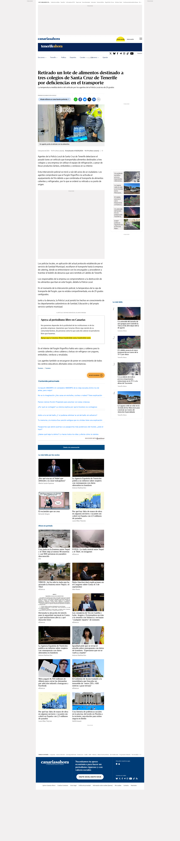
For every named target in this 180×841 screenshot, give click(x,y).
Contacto (126, 785)
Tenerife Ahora (122, 357)
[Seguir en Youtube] (130, 778)
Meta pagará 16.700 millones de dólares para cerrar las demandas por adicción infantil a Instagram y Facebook (53, 682)
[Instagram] (124, 53)
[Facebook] (117, 53)
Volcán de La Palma (55, 2)
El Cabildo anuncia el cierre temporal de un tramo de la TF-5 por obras (118, 201)
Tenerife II (63, 2)
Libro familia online (114, 754)
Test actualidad (135, 754)
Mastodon (134, 785)
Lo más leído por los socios (49, 455)
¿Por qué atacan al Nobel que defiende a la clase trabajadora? (51, 479)
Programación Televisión (125, 754)
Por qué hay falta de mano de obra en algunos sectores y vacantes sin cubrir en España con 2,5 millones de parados (87, 514)
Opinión (105, 57)
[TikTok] (128, 53)
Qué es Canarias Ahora (49, 785)
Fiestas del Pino (100, 2)
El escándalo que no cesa (49, 511)
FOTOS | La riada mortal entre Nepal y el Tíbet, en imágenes (88, 550)
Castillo (86, 754)
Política (63, 57)
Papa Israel (78, 2)
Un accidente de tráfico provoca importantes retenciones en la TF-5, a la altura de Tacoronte (118, 177)
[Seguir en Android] (116, 764)
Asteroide (93, 2)
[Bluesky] (114, 53)
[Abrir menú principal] (140, 39)
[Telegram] (121, 53)
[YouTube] (132, 53)
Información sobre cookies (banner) (103, 785)
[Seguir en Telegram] (125, 778)
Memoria (94, 754)
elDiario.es (75, 554)
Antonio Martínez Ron (79, 488)
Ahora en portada (45, 526)
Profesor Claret (118, 2)
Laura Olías (75, 521)
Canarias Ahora (122, 331)
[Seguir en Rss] (137, 778)
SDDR (90, 754)
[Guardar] (98, 99)
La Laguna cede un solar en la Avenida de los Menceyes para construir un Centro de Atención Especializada (118, 189)
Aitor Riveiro (76, 589)
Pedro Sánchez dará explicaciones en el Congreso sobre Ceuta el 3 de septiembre (88, 584)
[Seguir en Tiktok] (134, 778)
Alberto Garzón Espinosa (46, 483)
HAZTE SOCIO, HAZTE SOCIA (90, 777)
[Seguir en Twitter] (120, 778)
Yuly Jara (83, 521)
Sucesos (40, 368)
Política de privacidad (85, 785)
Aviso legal (73, 785)
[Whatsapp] (76, 99)
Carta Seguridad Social (71, 754)
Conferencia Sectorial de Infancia (130, 2)
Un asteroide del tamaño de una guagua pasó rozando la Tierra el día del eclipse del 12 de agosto (118, 213)
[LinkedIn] (94, 99)
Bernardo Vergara (44, 514)
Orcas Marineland (86, 2)
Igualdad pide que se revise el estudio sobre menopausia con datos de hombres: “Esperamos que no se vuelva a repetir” (88, 649)
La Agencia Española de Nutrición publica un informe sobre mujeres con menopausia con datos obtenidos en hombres (87, 482)
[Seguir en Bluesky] (117, 778)
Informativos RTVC (70, 2)
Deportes (73, 57)
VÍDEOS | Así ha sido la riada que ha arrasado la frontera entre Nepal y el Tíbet (53, 584)
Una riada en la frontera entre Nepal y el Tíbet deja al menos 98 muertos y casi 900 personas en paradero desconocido (54, 552)
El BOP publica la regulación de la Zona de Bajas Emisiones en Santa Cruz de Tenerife (118, 224)
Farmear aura (80, 754)
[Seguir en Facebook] (122, 778)
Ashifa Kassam (76, 721)
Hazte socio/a (120, 39)
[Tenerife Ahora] (52, 47)
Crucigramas (52, 754)
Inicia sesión (130, 39)
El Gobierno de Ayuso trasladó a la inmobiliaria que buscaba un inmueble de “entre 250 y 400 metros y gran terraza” (87, 682)
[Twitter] (110, 53)
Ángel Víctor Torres (109, 2)
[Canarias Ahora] (55, 762)
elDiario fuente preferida (103, 754)
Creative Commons (63, 785)
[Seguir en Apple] (119, 764)
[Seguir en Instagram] (127, 778)
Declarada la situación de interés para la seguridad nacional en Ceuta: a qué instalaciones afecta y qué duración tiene (54, 616)
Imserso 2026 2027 (60, 754)
